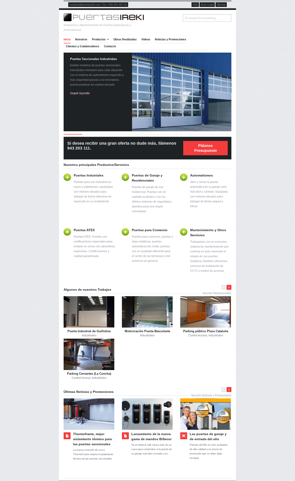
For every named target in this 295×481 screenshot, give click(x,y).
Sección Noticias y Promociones (211, 395)
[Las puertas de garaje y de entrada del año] (205, 414)
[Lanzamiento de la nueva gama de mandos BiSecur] (147, 414)
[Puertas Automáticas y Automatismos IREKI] (104, 20)
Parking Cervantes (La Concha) (89, 373)
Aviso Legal (207, 4)
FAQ (195, 4)
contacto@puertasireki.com (84, 4)
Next (225, 91)
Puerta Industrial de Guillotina (89, 331)
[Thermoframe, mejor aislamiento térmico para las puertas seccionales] (89, 414)
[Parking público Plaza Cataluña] (205, 312)
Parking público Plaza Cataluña (205, 331)
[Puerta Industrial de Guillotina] (89, 312)
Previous (69, 91)
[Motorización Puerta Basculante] (147, 312)
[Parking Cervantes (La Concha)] (89, 354)
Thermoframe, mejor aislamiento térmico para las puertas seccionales (92, 439)
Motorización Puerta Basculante (147, 331)
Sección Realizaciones (217, 293)
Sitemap (221, 4)
